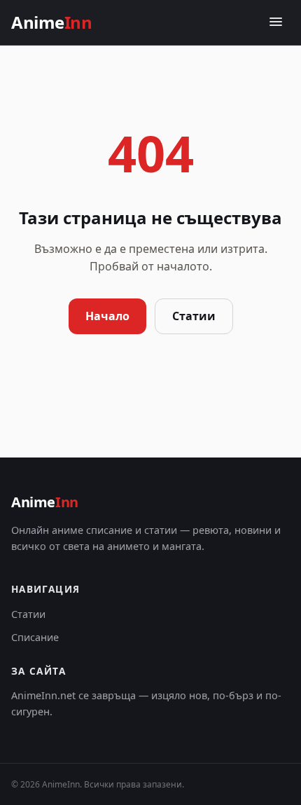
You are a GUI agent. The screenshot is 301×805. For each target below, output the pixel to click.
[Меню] (276, 23)
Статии (194, 316)
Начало (107, 316)
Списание (35, 637)
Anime (51, 22)
